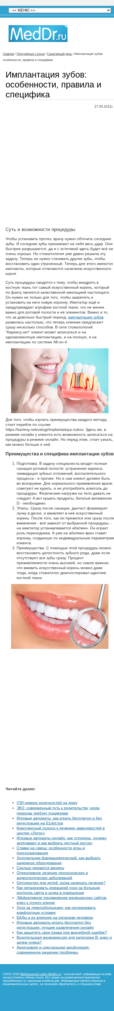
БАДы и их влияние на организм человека (55, 917)
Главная (8, 53)
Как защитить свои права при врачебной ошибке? (62, 932)
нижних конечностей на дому (47, 802)
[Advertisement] (57, 170)
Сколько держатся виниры (40, 868)
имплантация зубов (85, 317)
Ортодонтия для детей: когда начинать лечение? (61, 882)
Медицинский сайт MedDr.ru (40, 974)
